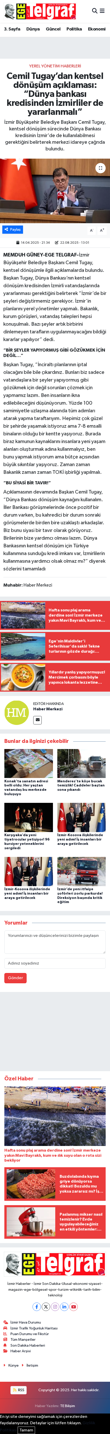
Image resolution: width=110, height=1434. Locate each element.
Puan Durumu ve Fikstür (29, 1334)
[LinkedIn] (64, 1307)
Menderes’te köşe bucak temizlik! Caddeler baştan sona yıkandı (81, 786)
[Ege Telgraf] (40, 11)
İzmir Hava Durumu (25, 1322)
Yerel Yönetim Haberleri (55, 66)
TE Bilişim (67, 1406)
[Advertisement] (55, 1033)
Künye (13, 1365)
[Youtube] (73, 1307)
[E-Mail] (37, 720)
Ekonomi (97, 29)
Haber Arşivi (20, 1351)
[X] (46, 1307)
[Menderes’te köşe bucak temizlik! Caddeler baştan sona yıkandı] (81, 763)
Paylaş (15, 229)
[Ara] (94, 11)
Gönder (15, 978)
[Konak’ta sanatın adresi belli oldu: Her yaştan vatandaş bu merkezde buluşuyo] (28, 763)
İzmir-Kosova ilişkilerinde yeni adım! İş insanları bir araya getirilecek (80, 839)
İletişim (32, 1365)
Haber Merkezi (47, 709)
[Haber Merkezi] (16, 712)
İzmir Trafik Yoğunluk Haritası (34, 1328)
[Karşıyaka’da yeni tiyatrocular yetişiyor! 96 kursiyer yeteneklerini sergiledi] (28, 817)
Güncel (53, 29)
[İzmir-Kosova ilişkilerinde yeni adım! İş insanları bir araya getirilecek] (81, 817)
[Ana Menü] (102, 11)
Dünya (33, 29)
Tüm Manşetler (23, 1339)
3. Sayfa (12, 29)
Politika (74, 29)
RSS (20, 1390)
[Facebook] (36, 1307)
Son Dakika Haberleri (27, 1345)
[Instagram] (55, 1307)
